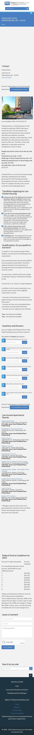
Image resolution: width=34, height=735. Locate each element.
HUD (17, 686)
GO (31, 668)
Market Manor (6, 438)
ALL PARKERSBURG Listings (19, 89)
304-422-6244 (6, 77)
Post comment (8, 647)
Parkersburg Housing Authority (12, 479)
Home (3, 24)
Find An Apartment (31, 13)
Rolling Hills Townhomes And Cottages (15, 461)
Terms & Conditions (17, 713)
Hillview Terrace (7, 446)
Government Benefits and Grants (17, 690)
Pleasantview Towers (9, 454)
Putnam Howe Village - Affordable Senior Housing (15, 470)
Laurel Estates (6, 488)
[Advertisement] (17, 46)
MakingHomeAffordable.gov (17, 693)
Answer (24, 342)
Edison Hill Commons (9, 496)
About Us (17, 707)
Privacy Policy (17, 710)
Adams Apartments (8, 421)
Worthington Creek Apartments (12, 429)
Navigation (9, 8)
